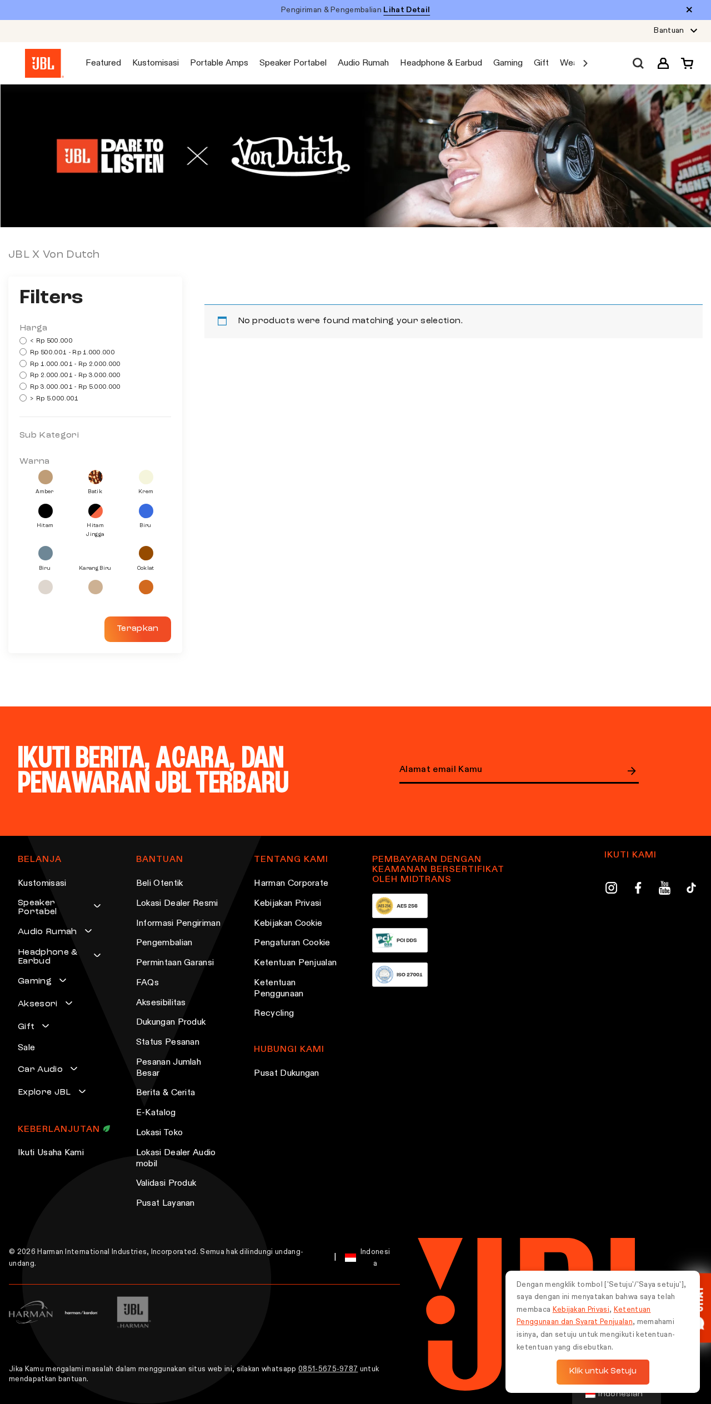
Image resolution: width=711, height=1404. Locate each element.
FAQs (147, 983)
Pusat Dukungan (286, 1073)
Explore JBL (44, 1092)
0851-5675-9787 (328, 1369)
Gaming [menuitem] (508, 63)
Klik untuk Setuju (603, 1371)
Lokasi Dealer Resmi (177, 903)
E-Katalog (156, 1113)
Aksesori (38, 1004)
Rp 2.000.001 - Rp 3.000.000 (74, 376)
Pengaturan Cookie (292, 943)
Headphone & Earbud (48, 957)
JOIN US (632, 771)
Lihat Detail (406, 10)
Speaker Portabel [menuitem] (293, 63)
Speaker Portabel (37, 907)
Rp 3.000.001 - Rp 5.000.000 (74, 387)
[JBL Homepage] (44, 63)
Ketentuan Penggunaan (278, 989)
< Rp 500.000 (50, 341)
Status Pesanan (167, 1042)
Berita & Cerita (166, 1093)
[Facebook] (638, 889)
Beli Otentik (159, 883)
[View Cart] (684, 63)
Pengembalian (164, 943)
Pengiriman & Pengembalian (355, 10)
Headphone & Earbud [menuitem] (441, 63)
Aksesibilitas (161, 1003)
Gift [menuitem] (541, 63)
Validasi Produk (166, 1183)
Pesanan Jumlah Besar (168, 1068)
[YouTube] (665, 889)
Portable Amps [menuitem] (219, 63)
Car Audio (40, 1069)
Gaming (35, 981)
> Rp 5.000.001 (53, 399)
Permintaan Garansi (175, 963)
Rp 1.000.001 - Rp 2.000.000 (74, 365)
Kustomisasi (42, 883)
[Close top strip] (689, 10)
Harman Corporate (291, 883)
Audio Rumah (47, 931)
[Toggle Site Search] (638, 63)
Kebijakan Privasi (287, 903)
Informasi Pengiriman (178, 923)
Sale (26, 1048)
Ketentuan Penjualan (295, 963)
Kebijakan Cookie (288, 923)
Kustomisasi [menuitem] (155, 63)
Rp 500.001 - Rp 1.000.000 (71, 353)
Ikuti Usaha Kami (51, 1153)
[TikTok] (691, 889)
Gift (26, 1026)
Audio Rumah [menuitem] (363, 63)
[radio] (45, 477)
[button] (663, 63)
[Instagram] (611, 889)
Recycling (274, 1013)
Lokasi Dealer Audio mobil (176, 1159)
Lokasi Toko (159, 1133)
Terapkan (138, 628)
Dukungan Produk (171, 1022)
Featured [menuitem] (103, 63)
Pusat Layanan (165, 1203)
